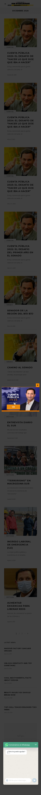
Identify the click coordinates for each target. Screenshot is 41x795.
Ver (13, 407)
